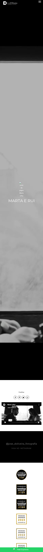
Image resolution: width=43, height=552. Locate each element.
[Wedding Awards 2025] (21, 489)
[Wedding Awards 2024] (21, 504)
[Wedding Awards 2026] (21, 474)
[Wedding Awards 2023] (21, 519)
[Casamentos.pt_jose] (21, 533)
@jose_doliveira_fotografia (21, 443)
